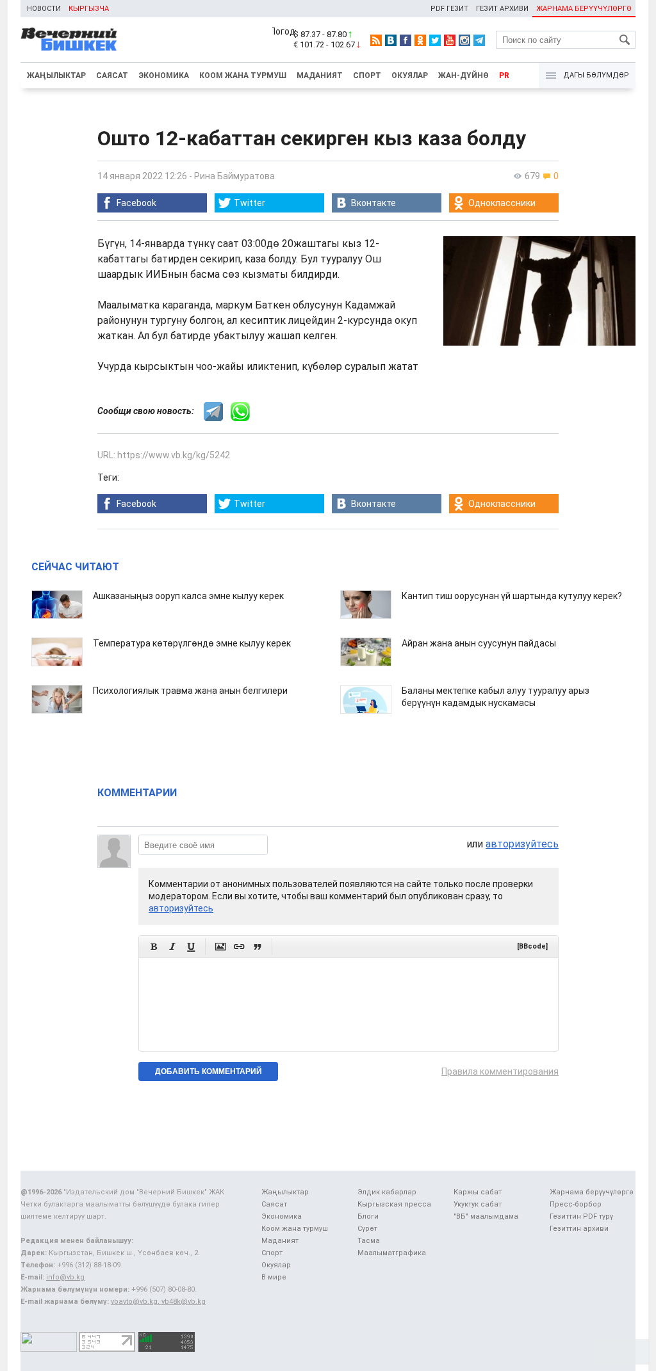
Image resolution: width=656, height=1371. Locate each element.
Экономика (163, 75)
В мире (273, 1277)
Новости (44, 8)
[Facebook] (405, 40)
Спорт (367, 75)
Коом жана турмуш (242, 75)
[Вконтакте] (391, 40)
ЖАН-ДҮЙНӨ (463, 75)
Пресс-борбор (576, 1204)
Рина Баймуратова (234, 176)
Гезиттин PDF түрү (581, 1216)
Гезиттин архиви (579, 1228)
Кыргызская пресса (394, 1204)
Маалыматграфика (391, 1253)
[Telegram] (479, 40)
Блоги (368, 1216)
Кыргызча (89, 8)
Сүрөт (367, 1228)
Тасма (368, 1241)
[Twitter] (435, 40)
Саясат (112, 75)
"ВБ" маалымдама (486, 1216)
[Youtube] (449, 40)
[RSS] (376, 40)
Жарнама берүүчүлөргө (592, 1192)
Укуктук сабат (478, 1204)
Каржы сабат (478, 1192)
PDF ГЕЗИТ (449, 8)
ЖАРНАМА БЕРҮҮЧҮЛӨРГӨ (584, 8)
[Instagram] (464, 40)
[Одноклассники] (420, 40)
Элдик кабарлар (386, 1192)
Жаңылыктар (56, 75)
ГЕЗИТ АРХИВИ (502, 8)
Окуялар (409, 75)
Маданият (320, 75)
